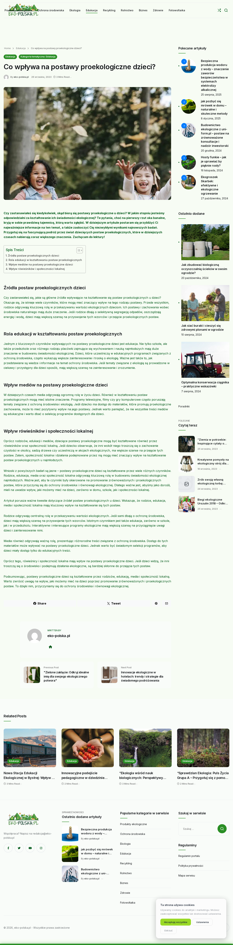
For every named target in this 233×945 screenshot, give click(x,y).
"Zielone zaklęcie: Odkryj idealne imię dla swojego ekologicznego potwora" (66, 676)
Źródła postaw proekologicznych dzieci (33, 255)
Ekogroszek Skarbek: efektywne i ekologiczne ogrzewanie (209, 185)
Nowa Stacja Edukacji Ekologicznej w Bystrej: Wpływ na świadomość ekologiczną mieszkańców (30, 775)
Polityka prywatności (190, 865)
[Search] (226, 10)
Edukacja (20, 48)
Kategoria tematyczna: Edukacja (38, 56)
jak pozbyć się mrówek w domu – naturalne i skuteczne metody (97, 851)
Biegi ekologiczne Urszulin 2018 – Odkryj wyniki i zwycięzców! (213, 501)
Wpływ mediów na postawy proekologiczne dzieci (41, 264)
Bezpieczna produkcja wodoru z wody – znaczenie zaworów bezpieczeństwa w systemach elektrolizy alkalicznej (96, 831)
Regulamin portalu (189, 855)
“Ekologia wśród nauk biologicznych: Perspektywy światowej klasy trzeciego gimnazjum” (141, 775)
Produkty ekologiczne (133, 824)
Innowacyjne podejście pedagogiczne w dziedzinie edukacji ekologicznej (83, 775)
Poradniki (184, 406)
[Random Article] (219, 10)
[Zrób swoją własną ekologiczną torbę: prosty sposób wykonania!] (186, 484)
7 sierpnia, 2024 (191, 391)
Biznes (124, 882)
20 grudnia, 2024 (211, 150)
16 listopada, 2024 (212, 170)
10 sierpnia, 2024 (191, 334)
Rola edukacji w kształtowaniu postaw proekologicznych (45, 259)
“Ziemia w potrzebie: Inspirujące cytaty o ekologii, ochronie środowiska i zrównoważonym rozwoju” (212, 442)
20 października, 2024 (194, 277)
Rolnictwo (126, 873)
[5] (188, 182)
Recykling (126, 863)
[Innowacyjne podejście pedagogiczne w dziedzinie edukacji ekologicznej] (88, 748)
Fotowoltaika (127, 902)
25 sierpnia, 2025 (211, 94)
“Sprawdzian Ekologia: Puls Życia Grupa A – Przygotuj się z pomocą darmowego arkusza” (203, 775)
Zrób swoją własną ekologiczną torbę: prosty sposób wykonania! (210, 481)
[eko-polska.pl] (7, 76)
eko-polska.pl (21, 77)
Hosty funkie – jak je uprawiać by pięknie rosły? (213, 161)
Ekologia (125, 843)
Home (7, 48)
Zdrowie (125, 892)
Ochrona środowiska (132, 833)
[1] (188, 65)
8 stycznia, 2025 (211, 118)
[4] (188, 162)
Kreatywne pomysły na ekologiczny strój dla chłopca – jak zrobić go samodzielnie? (213, 462)
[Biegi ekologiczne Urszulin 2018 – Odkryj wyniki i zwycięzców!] (186, 504)
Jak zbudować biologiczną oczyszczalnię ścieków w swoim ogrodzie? (204, 269)
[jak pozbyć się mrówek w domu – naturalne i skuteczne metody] (70, 854)
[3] (188, 130)
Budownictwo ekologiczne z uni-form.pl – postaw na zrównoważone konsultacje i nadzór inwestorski (95, 871)
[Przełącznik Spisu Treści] (78, 250)
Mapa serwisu (186, 875)
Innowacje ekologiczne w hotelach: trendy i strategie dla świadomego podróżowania (142, 676)
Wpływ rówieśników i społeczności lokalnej (37, 268)
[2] (188, 106)
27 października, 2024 (214, 198)
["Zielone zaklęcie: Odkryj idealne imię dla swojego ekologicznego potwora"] (32, 674)
